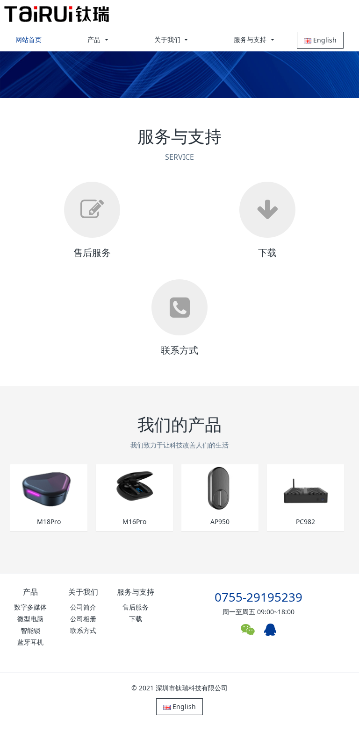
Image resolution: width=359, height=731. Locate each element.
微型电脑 (30, 618)
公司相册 (83, 618)
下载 (135, 618)
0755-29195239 (258, 597)
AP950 (220, 522)
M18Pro (49, 522)
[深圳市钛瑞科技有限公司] (56, 14)
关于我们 (83, 592)
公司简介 (83, 607)
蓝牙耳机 (30, 642)
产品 (30, 592)
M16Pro (134, 522)
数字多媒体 (30, 607)
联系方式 (83, 630)
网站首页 (28, 39)
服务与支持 (135, 592)
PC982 (305, 522)
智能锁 (30, 630)
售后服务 (135, 607)
